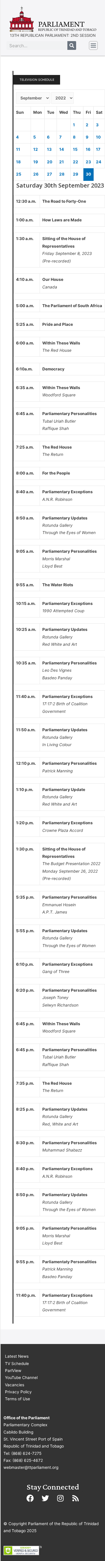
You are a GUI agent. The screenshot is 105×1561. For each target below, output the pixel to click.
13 (49, 149)
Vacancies (14, 1384)
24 (98, 162)
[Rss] (75, 1498)
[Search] (71, 45)
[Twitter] (45, 1498)
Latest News (17, 1356)
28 (61, 174)
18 (18, 162)
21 (61, 162)
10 (98, 137)
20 (49, 162)
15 (75, 149)
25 (18, 174)
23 (88, 162)
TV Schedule (17, 1363)
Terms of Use (17, 1398)
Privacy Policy (18, 1392)
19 (35, 162)
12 (35, 149)
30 (88, 174)
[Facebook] (30, 1498)
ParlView (13, 1370)
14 (61, 149)
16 (88, 149)
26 (35, 174)
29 (75, 174)
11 (18, 149)
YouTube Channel (21, 1377)
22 (75, 162)
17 (98, 149)
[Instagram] (60, 1498)
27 (49, 174)
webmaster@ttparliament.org (31, 1467)
